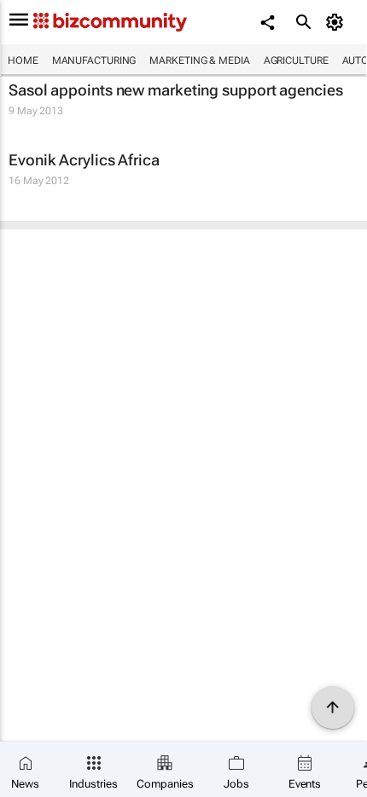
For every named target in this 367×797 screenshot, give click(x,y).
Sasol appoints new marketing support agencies (176, 90)
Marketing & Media (199, 60)
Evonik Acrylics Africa (84, 160)
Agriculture (296, 60)
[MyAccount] (337, 22)
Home (23, 60)
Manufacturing (94, 60)
